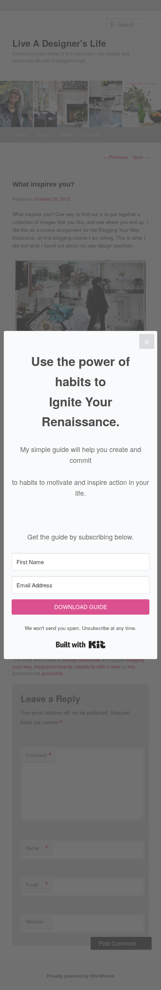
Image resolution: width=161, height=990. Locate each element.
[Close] (146, 341)
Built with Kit (81, 644)
